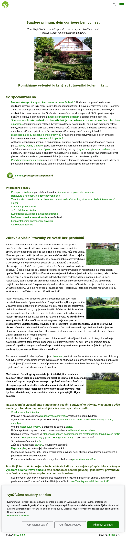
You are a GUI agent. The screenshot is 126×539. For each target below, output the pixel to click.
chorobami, (58, 356)
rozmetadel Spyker (41, 149)
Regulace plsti (18, 448)
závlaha (20, 210)
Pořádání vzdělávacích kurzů (26, 160)
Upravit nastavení (37, 524)
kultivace (28, 192)
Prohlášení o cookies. (18, 515)
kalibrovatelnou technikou (81, 430)
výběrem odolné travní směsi (25, 470)
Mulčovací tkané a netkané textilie (29, 217)
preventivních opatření (51, 138)
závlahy (39, 444)
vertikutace (32, 210)
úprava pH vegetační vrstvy (59, 437)
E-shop (19, 175)
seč (13, 210)
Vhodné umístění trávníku (25, 412)
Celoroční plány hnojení (23, 206)
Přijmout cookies (103, 524)
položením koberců (83, 192)
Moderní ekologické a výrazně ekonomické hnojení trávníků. (43, 102)
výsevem (61, 192)
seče (39, 441)
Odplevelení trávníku (22, 224)
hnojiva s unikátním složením (63, 116)
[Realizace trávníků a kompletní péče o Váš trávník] (5, 4)
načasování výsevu (30, 426)
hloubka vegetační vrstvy (53, 416)
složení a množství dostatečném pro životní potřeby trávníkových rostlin (81, 434)
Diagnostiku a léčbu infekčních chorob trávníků (36, 135)
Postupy (15, 192)
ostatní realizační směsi (67, 199)
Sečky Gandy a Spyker (30, 145)
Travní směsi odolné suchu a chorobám (32, 199)
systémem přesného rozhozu (94, 149)
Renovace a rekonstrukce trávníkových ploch (35, 195)
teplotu (69, 426)
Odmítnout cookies (70, 524)
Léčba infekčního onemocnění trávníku (32, 221)
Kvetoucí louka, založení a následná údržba (34, 213)
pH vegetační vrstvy (31, 437)
